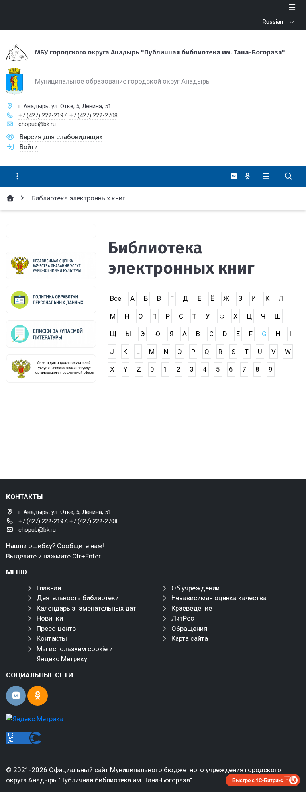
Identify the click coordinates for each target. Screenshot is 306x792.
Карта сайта (189, 638)
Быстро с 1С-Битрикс (257, 780)
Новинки (50, 618)
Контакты (52, 638)
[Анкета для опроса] (51, 368)
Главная (49, 588)
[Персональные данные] (51, 299)
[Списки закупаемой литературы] (51, 334)
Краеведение (191, 608)
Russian (273, 21)
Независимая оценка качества (219, 598)
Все (115, 298)
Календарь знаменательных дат (86, 608)
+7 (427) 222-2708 (93, 115)
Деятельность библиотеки (78, 598)
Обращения (189, 628)
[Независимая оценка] (51, 265)
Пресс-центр (56, 628)
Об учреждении (195, 588)
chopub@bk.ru (37, 124)
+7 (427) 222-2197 (42, 115)
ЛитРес (182, 618)
